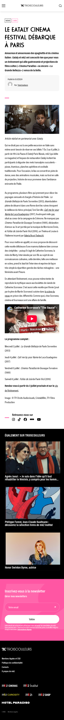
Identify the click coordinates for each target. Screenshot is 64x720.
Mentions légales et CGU (11, 659)
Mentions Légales (13, 712)
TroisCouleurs (23, 85)
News (8, 20)
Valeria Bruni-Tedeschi (34, 235)
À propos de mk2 (8, 671)
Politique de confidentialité (12, 663)
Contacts (5, 667)
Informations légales (24, 630)
